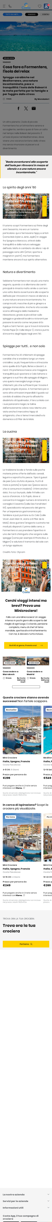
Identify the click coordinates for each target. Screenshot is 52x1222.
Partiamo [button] (24, 944)
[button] (40, 6)
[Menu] (4, 6)
